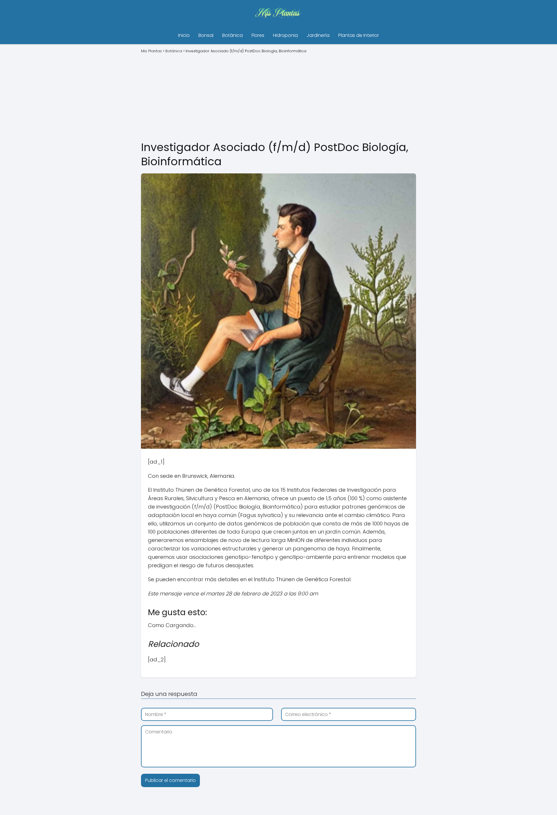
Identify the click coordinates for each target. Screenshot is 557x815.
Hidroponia (285, 35)
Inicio (184, 35)
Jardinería (318, 35)
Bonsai (206, 35)
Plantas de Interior (358, 35)
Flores (258, 35)
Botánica (232, 35)
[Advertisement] (278, 96)
